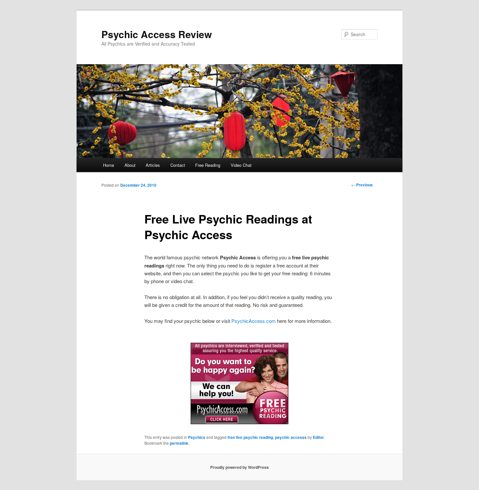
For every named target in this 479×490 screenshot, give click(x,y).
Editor (318, 437)
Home (108, 165)
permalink (179, 443)
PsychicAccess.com (253, 320)
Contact (177, 165)
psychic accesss (291, 437)
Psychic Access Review (156, 34)
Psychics (196, 437)
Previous (362, 185)
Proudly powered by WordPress (239, 467)
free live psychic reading (250, 437)
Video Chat (241, 165)
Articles (153, 165)
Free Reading (207, 165)
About (130, 165)
